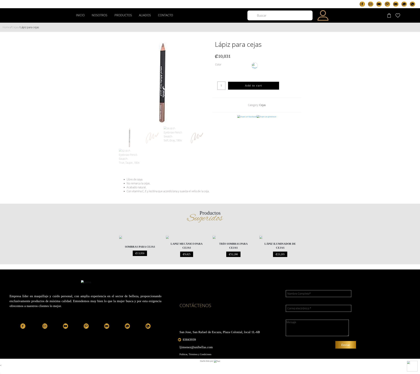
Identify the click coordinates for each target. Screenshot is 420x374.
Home (6, 27)
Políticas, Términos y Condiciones (195, 354)
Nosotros (99, 15)
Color (218, 64)
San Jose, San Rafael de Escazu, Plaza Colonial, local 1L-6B (219, 332)
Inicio (80, 15)
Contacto (165, 15)
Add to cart (253, 85)
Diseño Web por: (207, 361)
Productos (123, 15)
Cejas (15, 27)
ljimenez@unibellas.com (196, 347)
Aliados (145, 15)
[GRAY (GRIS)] (254, 65)
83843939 (189, 339)
